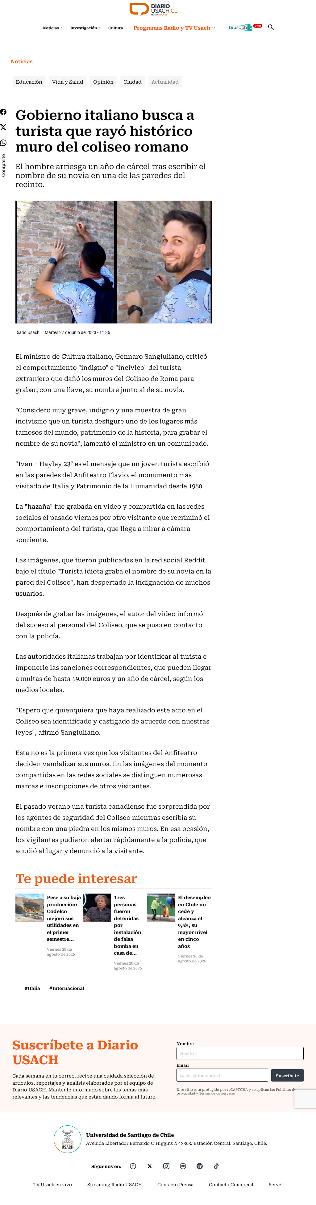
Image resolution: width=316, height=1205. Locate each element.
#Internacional (66, 988)
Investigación (83, 28)
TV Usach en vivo (52, 1184)
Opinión (103, 81)
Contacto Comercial (231, 1184)
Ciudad (132, 81)
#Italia (32, 988)
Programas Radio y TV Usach (172, 27)
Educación (29, 81)
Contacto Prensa (175, 1184)
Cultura (115, 28)
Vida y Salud (67, 81)
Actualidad (165, 81)
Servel (276, 1184)
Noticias (51, 28)
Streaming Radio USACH (114, 1184)
